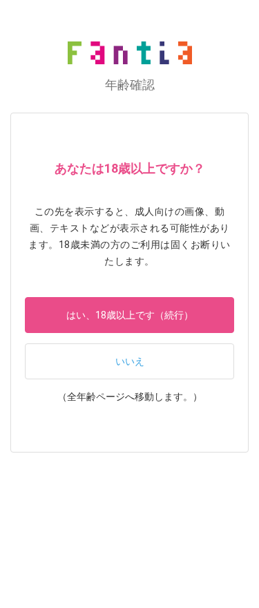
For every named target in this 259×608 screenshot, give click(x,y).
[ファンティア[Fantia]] (130, 52)
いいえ (129, 361)
